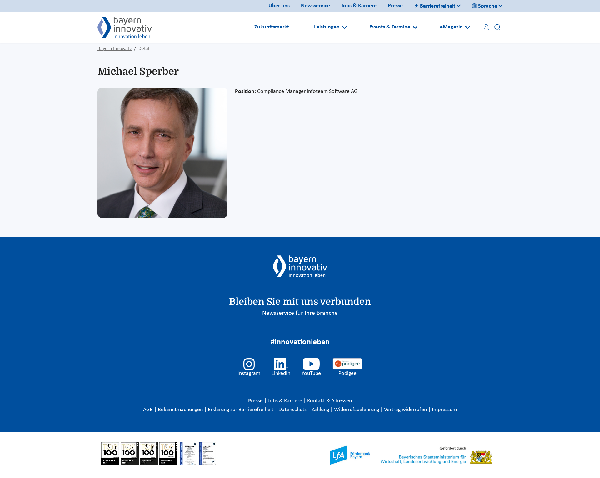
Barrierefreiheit (437, 6)
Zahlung (321, 410)
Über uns (279, 6)
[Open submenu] (344, 27)
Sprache (487, 6)
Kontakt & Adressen (329, 401)
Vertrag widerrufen (406, 410)
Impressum (444, 410)
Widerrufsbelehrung (357, 410)
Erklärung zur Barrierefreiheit (241, 410)
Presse (395, 6)
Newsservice (315, 6)
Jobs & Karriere (359, 6)
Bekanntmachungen (181, 410)
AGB (148, 410)
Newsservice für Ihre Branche (300, 313)
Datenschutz (293, 410)
